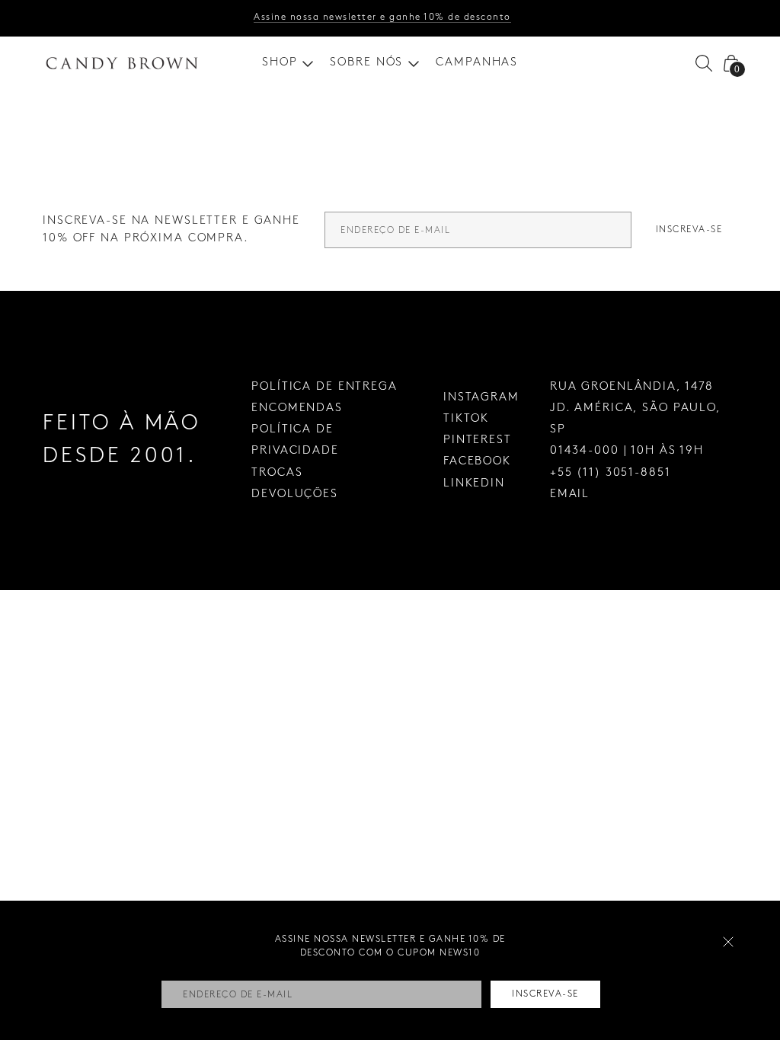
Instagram (481, 397)
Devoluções (294, 494)
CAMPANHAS (477, 62)
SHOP (280, 62)
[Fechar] (728, 942)
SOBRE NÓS (366, 62)
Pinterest (477, 440)
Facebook (477, 461)
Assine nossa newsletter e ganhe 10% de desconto (382, 17)
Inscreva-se (689, 229)
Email (570, 494)
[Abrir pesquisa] (704, 63)
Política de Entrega (324, 386)
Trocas (276, 472)
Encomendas (297, 408)
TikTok (466, 418)
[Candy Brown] (122, 63)
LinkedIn (474, 483)
